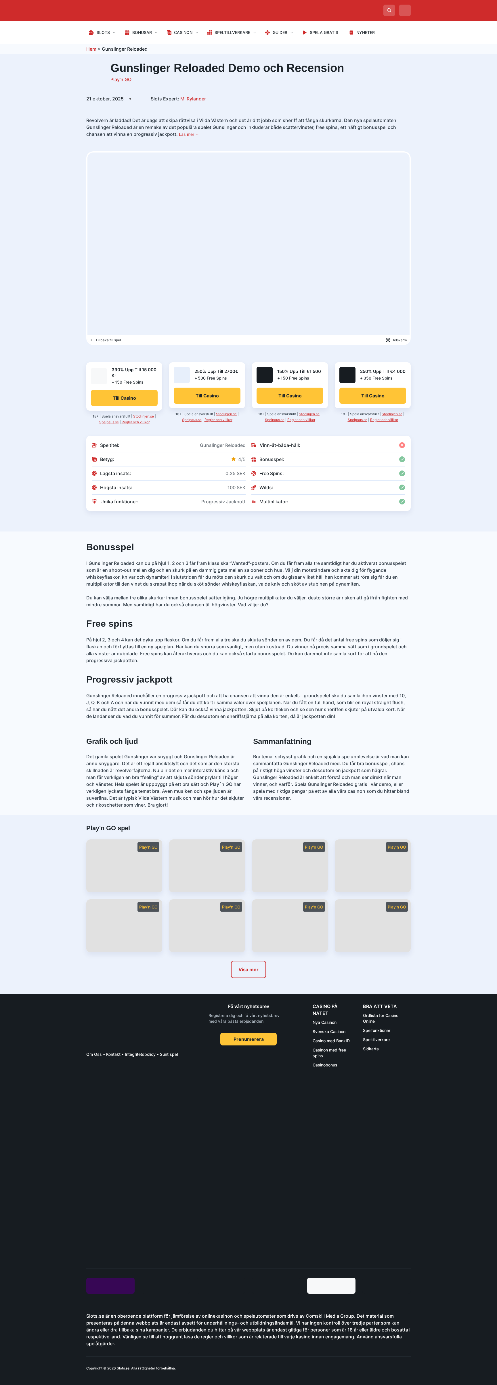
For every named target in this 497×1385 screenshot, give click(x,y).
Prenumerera (249, 1039)
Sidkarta (371, 1048)
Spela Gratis (324, 32)
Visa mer (248, 969)
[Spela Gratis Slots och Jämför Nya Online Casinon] (129, 10)
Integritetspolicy (140, 1054)
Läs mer (187, 134)
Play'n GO (120, 79)
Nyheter (365, 32)
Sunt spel (169, 1054)
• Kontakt (111, 1054)
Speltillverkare (232, 32)
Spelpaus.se (109, 422)
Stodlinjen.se (143, 416)
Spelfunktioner (376, 1030)
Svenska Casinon (329, 1031)
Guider (280, 32)
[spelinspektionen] (96, 1083)
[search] (389, 10)
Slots (103, 32)
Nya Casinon (325, 1022)
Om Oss (94, 1054)
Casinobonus (325, 1064)
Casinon (183, 32)
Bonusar (142, 32)
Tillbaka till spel (108, 340)
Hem (91, 49)
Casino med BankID (331, 1040)
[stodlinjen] (129, 1207)
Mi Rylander (178, 99)
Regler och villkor (136, 422)
